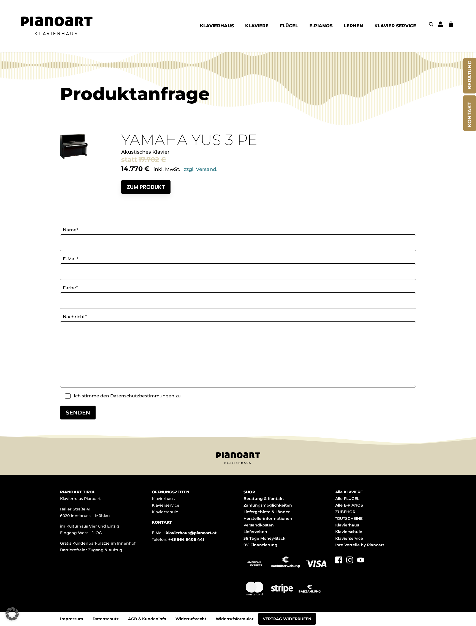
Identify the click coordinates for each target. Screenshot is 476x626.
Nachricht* (75, 316)
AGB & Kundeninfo (147, 618)
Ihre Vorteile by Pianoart (359, 544)
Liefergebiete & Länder (267, 511)
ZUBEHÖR (345, 511)
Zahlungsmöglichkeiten (268, 505)
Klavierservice (165, 505)
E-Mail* (70, 258)
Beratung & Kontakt (264, 498)
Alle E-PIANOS (349, 505)
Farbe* (70, 287)
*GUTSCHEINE (349, 518)
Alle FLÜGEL (347, 498)
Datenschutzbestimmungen (142, 395)
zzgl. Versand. (200, 169)
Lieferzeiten (255, 531)
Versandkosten (259, 525)
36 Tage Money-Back (264, 538)
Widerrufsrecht (190, 618)
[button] (12, 614)
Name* (70, 229)
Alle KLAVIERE (349, 491)
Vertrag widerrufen (287, 618)
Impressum (71, 618)
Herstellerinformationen (268, 518)
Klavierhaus (163, 498)
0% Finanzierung (260, 544)
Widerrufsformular (234, 618)
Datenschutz (106, 618)
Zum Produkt (146, 187)
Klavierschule (165, 511)
